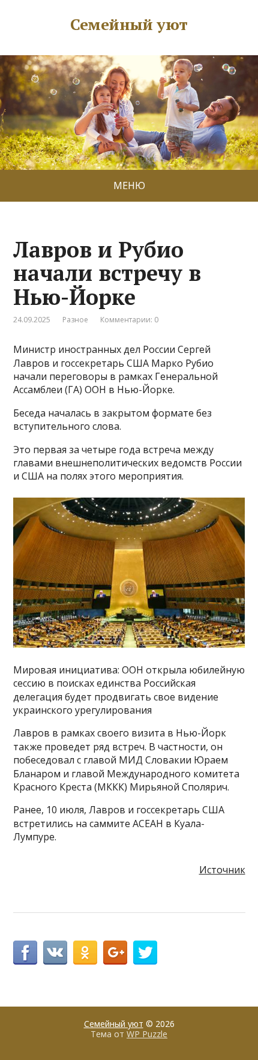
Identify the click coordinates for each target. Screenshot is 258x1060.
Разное (75, 320)
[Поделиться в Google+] (115, 953)
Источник (222, 869)
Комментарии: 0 (129, 320)
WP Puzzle (147, 1034)
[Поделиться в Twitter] (145, 953)
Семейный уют (129, 24)
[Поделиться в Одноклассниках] (85, 953)
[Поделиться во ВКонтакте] (55, 953)
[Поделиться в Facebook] (25, 953)
